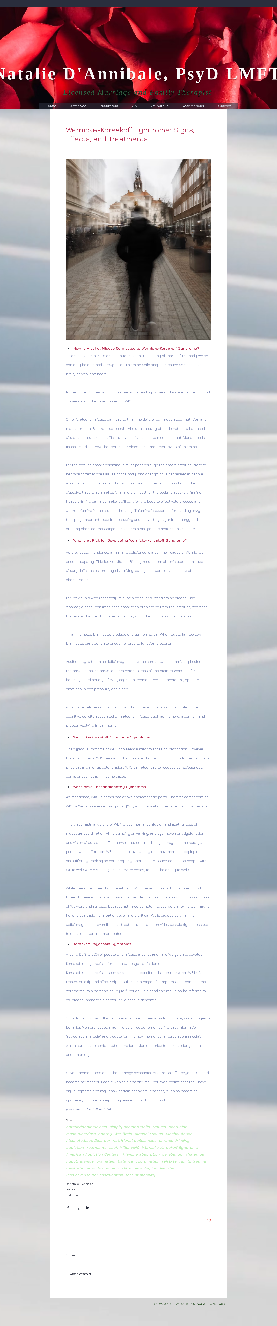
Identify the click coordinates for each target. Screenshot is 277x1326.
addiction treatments (86, 1147)
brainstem (105, 1161)
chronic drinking (174, 1140)
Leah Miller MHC (124, 1147)
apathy (105, 1134)
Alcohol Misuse (148, 1134)
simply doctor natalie (129, 1127)
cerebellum (172, 1154)
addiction (72, 1195)
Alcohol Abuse (178, 1134)
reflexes (169, 1161)
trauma (159, 1127)
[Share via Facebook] (68, 1208)
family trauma (192, 1161)
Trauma (70, 1189)
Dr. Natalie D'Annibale (79, 1183)
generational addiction (87, 1168)
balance (125, 1161)
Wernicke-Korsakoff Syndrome (170, 1147)
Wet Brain (123, 1134)
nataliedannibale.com (86, 1127)
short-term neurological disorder (143, 1168)
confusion (178, 1127)
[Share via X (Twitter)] (78, 1208)
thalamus (195, 1154)
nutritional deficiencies (134, 1140)
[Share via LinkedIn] (88, 1208)
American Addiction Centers (92, 1154)
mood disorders (81, 1134)
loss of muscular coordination (94, 1175)
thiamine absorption (140, 1154)
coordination (147, 1161)
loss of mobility (140, 1175)
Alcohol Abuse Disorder (88, 1140)
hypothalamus (80, 1161)
